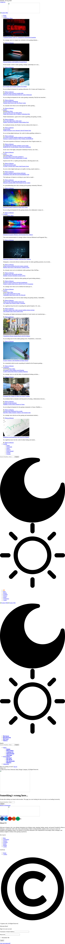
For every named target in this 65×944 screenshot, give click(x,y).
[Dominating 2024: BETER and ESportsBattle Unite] (14, 173)
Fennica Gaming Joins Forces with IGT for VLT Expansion (18, 284)
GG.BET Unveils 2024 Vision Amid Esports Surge (16, 166)
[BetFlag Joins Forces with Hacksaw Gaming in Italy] (15, 266)
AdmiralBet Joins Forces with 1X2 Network (14, 295)
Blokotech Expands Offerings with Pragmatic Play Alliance (18, 234)
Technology (6, 598)
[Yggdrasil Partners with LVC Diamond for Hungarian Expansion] (16, 36)
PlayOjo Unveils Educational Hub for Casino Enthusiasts (17, 94)
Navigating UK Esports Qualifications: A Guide (15, 158)
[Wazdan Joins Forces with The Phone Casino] (10, 101)
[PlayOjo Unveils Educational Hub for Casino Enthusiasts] (13, 93)
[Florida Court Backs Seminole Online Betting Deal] (12, 121)
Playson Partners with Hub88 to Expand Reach (15, 62)
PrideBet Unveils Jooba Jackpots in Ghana (13, 404)
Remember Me (5, 937)
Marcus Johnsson (9, 42)
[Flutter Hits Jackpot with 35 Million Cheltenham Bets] (12, 112)
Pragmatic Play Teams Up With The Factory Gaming (16, 396)
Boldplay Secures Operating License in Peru (14, 275)
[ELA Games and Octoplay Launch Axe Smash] (16, 85)
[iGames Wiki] (8, 602)
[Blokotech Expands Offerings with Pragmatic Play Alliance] (16, 233)
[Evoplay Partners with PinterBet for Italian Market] (16, 359)
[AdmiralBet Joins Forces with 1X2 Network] (11, 293)
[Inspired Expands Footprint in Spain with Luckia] (16, 206)
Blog (4, 591)
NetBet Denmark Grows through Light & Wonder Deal (17, 130)
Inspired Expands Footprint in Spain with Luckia (15, 207)
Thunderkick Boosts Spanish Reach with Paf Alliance (16, 336)
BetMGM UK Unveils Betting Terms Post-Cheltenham (17, 147)
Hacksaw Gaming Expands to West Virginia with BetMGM (18, 138)
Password (2, 934)
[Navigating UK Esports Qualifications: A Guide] (13, 156)
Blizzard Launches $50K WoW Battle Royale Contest (16, 182)
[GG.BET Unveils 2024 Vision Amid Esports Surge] (9, 165)
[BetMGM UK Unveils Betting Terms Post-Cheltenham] (15, 145)
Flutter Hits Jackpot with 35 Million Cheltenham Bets (16, 114)
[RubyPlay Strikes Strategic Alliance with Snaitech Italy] (12, 411)
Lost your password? (5, 943)
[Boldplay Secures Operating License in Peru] (12, 274)
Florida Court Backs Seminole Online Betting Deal (16, 122)
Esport (4, 597)
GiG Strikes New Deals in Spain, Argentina (14, 303)
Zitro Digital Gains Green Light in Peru (13, 311)
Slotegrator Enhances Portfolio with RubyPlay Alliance (17, 259)
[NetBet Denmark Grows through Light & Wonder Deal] (6, 129)
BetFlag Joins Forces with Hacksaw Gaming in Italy (16, 267)
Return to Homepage (5, 805)
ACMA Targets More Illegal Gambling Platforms (15, 371)
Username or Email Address (7, 931)
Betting (5, 593)
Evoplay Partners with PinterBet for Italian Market (15, 360)
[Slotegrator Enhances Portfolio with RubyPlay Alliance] (16, 257)
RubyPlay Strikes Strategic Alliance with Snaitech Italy (17, 412)
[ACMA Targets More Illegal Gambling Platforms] (13, 370)
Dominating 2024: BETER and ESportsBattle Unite (16, 174)
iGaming (5, 594)
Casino (5, 600)
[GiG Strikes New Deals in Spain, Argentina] (13, 301)
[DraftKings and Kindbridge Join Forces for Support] (16, 435)
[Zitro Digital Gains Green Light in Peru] (18, 310)
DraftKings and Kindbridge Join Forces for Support (16, 437)
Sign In (15, 766)
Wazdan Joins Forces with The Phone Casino (14, 103)
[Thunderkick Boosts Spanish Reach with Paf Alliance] (16, 334)
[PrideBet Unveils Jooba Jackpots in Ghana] (10, 403)
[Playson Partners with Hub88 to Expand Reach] (16, 60)
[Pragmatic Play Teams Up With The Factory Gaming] (16, 394)
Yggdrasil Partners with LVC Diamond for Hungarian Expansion (19, 37)
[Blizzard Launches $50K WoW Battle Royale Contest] (14, 181)
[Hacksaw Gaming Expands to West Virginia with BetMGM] (17, 137)
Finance (5, 595)
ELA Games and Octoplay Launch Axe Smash (15, 86)
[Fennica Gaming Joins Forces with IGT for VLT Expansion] (15, 282)
